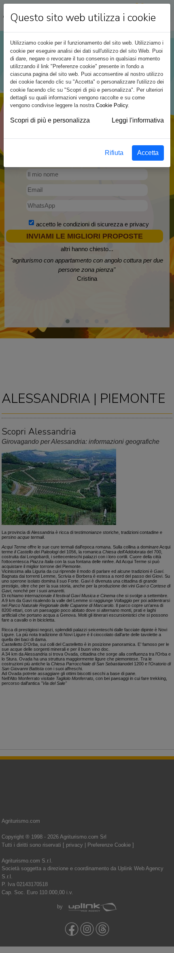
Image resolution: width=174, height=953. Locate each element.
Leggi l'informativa (138, 120)
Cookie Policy (112, 105)
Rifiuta (114, 152)
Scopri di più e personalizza (50, 120)
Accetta (148, 152)
